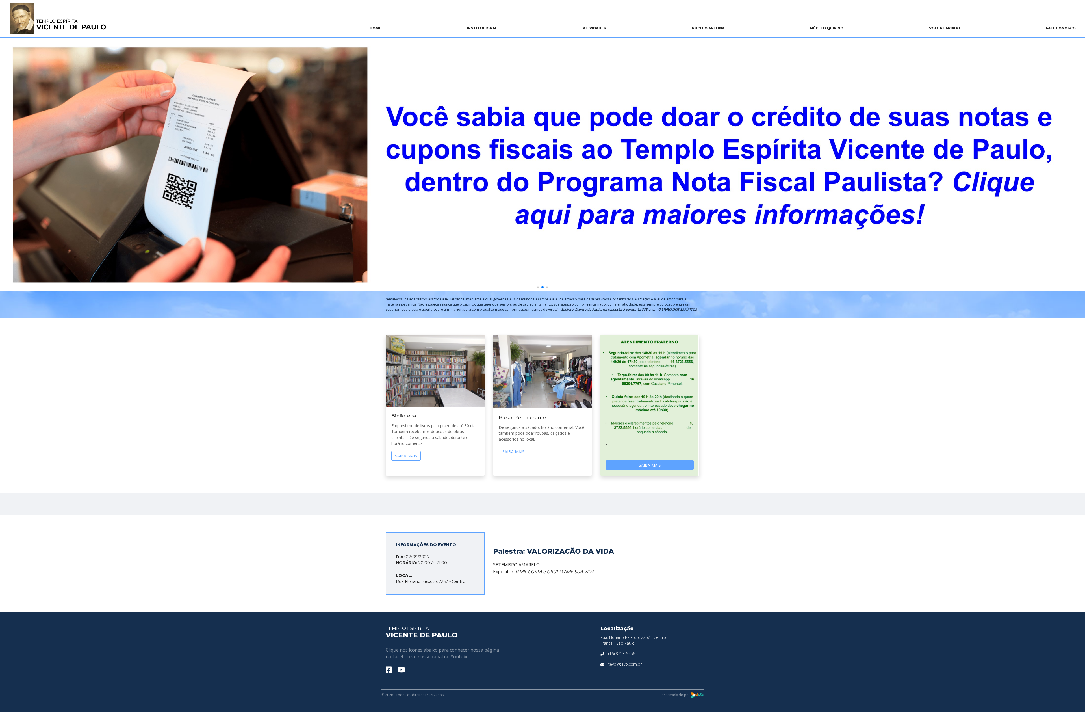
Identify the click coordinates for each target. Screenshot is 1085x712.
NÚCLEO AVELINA (708, 28)
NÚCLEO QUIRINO (826, 28)
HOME (375, 28)
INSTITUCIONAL (482, 28)
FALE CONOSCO (1061, 28)
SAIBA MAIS (406, 455)
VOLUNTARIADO (944, 28)
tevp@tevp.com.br (625, 664)
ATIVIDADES (594, 28)
